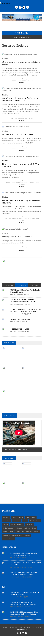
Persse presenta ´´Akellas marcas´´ (17, 237)
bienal (38, 521)
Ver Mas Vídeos (22, 449)
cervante (27, 535)
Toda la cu (6, 521)
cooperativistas (8, 539)
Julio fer (27, 528)
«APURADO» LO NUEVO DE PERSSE (17, 134)
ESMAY (14, 517)
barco (21, 517)
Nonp (34, 528)
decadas (6, 517)
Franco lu (6, 535)
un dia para (20, 532)
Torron (25, 521)
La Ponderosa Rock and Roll (20, 319)
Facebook (9, 285)
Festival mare (17, 535)
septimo (29, 532)
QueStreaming (22, 629)
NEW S (36, 532)
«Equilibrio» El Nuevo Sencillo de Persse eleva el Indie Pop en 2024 (20, 99)
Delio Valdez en (8, 528)
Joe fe (11, 532)
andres (5, 524)
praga (33, 517)
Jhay (27, 517)
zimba (13, 524)
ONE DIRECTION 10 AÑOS (19, 329)
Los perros (16, 521)
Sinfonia (19, 528)
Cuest (32, 521)
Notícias (22, 37)
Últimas (35, 285)
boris (5, 532)
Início (15, 37)
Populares (22, 285)
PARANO (20, 524)
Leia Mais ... (22, 82)
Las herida (29, 524)
